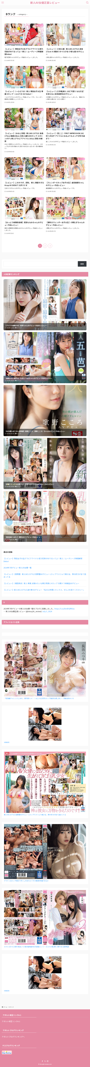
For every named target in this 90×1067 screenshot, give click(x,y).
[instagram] (48, 1061)
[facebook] (42, 1061)
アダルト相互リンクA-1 (11, 1021)
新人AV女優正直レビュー (45, 2)
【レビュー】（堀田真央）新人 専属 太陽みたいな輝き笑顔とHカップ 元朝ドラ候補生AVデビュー (41, 583)
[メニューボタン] (2, 2)
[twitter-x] (45, 1061)
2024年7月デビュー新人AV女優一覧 (18, 567)
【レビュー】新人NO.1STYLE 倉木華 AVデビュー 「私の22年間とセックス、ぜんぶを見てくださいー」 (44, 589)
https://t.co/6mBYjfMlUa (64, 608)
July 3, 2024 (47, 611)
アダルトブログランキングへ (13, 1036)
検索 (82, 264)
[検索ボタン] (87, 2)
